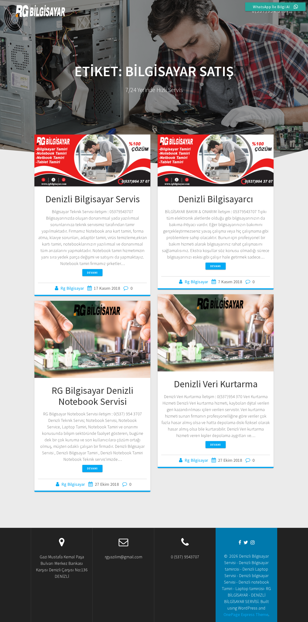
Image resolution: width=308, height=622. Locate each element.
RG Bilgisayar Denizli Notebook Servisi (92, 395)
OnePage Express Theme (246, 614)
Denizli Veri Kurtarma (216, 384)
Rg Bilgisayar (72, 288)
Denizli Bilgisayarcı (215, 199)
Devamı (92, 272)
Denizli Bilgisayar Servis (92, 199)
